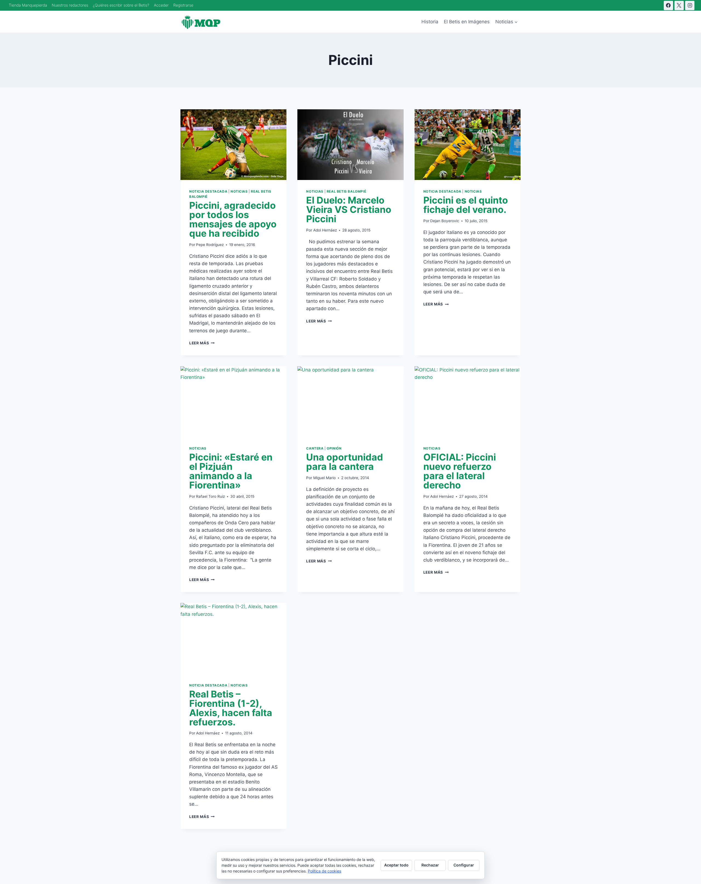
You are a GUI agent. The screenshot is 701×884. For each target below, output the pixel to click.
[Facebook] (668, 5)
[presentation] (233, 144)
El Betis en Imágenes (467, 21)
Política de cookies (324, 871)
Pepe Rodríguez (210, 244)
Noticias (239, 191)
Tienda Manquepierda (28, 5)
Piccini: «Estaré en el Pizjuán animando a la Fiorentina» (230, 471)
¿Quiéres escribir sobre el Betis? (121, 5)
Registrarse (183, 5)
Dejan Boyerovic (444, 221)
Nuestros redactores (70, 5)
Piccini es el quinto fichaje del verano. (465, 204)
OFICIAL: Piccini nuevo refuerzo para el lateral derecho (459, 471)
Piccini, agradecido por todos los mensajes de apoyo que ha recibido (233, 219)
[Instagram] (689, 5)
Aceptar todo (396, 865)
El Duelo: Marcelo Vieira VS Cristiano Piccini (348, 209)
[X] (679, 5)
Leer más (202, 343)
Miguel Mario (324, 478)
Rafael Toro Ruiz (210, 496)
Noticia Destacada (208, 191)
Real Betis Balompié (346, 191)
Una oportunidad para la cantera (344, 461)
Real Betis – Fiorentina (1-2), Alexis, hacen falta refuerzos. (230, 708)
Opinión (334, 448)
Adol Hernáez (325, 230)
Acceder (161, 5)
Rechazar (430, 865)
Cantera (314, 448)
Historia (429, 21)
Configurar (463, 865)
